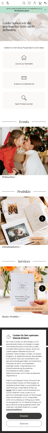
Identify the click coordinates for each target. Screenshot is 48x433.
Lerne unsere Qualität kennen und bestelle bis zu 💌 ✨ (24, 9)
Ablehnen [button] (24, 423)
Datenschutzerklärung (14, 409)
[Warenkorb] (40, 3)
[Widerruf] (45, 3)
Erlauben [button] (24, 415)
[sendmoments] (7, 3)
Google (8, 390)
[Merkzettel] (29, 3)
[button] (35, 3)
